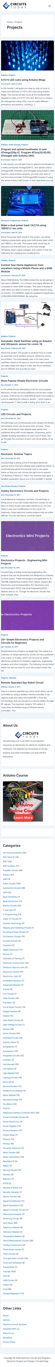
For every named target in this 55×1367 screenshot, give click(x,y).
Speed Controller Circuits (14, 1210)
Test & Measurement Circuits (16, 1240)
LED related (8, 1069)
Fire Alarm (7, 1002)
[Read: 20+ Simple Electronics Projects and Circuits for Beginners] (27, 615)
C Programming (10, 914)
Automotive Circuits (12, 888)
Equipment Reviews (12, 985)
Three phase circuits (12, 1249)
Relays (6, 1166)
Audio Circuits (14, 145)
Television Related (11, 1232)
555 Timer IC (9, 857)
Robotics (12, 678)
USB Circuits (8, 1280)
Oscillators (7, 1104)
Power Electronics (11, 1121)
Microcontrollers (10, 1086)
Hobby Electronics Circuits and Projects (25, 490)
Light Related (9, 1073)
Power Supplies (10, 1126)
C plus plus (8, 910)
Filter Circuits (9, 998)
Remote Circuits (10, 1170)
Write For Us (8, 1333)
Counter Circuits (10, 941)
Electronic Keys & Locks (14, 967)
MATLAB (7, 1082)
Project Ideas (9, 1135)
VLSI (5, 1289)
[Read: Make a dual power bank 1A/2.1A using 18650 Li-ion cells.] (27, 201)
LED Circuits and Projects (16, 414)
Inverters (7, 1060)
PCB (5, 1108)
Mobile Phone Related (13, 1091)
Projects (12, 75)
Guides (6, 1016)
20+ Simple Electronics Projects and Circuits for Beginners (22, 641)
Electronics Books (11, 972)
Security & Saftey (10, 1188)
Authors (6, 1320)
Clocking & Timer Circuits (14, 932)
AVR (5, 892)
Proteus (6, 1143)
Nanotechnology (10, 1099)
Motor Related (9, 1095)
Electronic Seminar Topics (16, 454)
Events (6, 989)
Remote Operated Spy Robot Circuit (22, 682)
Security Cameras (11, 1192)
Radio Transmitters (11, 1157)
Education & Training (12, 958)
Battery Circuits (10, 905)
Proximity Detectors (12, 1148)
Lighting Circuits (10, 1077)
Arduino (4, 75)
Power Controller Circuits (14, 1117)
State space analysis (12, 1214)
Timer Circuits (9, 1254)
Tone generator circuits (13, 1258)
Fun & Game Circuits (9, 486)
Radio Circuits (9, 1152)
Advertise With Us (11, 1329)
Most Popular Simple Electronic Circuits (24, 380)
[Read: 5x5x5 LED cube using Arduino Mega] (27, 55)
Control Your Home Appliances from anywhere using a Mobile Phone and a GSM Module (26, 268)
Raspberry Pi (8, 1161)
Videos (6, 1285)
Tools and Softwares (12, 1263)
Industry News (9, 1042)
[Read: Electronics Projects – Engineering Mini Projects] (27, 536)
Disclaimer (7, 1338)
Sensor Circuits (10, 1196)
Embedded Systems (12, 980)
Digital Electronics (11, 950)
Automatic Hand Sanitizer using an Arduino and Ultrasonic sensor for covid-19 (26, 342)
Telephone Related (11, 1227)
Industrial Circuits (11, 1038)
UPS (5, 1276)
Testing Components (12, 1245)
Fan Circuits (8, 994)
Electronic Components (10, 221)
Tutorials (7, 1271)
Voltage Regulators (11, 1293)
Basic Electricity (10, 897)
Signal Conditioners (12, 1201)
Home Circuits (9, 1033)
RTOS (5, 1183)
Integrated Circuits (11, 1055)
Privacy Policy (9, 1342)
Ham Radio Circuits (11, 1020)
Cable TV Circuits (11, 919)
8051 (5, 861)
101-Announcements (12, 853)
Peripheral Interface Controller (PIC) (19, 1113)
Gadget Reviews (10, 1011)
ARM (5, 879)
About (5, 1315)
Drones (6, 954)
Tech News (8, 1223)
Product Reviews (10, 1130)
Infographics (8, 1047)
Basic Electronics (10, 901)
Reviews (6, 1174)
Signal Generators (11, 1205)
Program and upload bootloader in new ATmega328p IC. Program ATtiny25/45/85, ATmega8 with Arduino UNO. (26, 152)
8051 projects (9, 866)
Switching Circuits (11, 1218)
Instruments (8, 1051)
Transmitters (8, 1267)
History (6, 1029)
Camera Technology (12, 923)
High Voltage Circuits (12, 1025)
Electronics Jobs (10, 976)
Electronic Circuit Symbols (15, 1324)
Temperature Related (12, 1236)
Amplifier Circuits (10, 870)
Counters (7, 945)
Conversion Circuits (12, 936)
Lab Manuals (8, 1064)
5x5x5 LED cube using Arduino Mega (23, 79)
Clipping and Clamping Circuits (17, 928)
